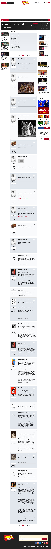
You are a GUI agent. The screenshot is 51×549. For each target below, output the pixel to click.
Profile (13, 67)
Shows (15, 20)
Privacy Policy (45, 546)
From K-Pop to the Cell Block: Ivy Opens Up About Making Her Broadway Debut (43, 83)
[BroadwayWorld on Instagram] (38, 543)
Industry (18, 20)
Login (46, 20)
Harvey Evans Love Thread (23, 58)
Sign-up (43, 2)
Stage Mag (35, 20)
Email (20, 53)
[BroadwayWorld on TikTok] (42, 543)
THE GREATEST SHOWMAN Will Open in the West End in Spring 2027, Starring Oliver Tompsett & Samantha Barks (4, 47)
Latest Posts (41, 23)
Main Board (36, 23)
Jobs (23, 20)
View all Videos (40, 96)
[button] (49, 20)
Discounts (46, 127)
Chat (20, 20)
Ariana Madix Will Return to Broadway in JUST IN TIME (4, 67)
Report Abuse (43, 25)
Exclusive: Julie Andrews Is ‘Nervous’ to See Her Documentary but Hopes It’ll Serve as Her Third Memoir (4, 37)
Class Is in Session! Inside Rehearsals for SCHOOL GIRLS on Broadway (43, 92)
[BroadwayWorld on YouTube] (47, 543)
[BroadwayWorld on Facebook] (36, 543)
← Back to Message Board (7, 27)
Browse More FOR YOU (44, 58)
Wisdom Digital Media (32, 546)
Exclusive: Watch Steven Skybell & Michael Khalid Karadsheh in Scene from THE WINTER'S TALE (44, 67)
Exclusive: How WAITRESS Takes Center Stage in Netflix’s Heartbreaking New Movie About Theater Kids (4, 58)
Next (28, 55)
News (12, 20)
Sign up (46, 138)
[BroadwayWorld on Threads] (44, 543)
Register (41, 20)
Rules (48, 25)
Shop (29, 20)
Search (38, 25)
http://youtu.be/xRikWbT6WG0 (23, 179)
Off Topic (46, 23)
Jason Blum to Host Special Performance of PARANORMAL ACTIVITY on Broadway (15, 43)
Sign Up (44, 539)
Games (32, 20)
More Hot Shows (40, 127)
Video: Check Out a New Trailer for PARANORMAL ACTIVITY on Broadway (15, 38)
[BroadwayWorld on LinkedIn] (40, 543)
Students (26, 20)
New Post (33, 25)
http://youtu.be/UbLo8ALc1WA (23, 216)
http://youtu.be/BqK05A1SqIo (23, 198)
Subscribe (25, 53)
